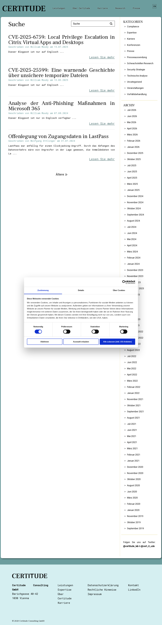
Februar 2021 (133, 454)
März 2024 (132, 251)
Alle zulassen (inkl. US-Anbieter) (117, 342)
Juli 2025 (131, 165)
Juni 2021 (132, 430)
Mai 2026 (131, 122)
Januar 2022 (133, 393)
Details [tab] (81, 290)
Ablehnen (44, 342)
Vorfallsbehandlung (136, 94)
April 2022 (132, 374)
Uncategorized (134, 81)
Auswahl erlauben (81, 342)
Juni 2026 (132, 116)
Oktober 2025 (133, 159)
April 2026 (132, 128)
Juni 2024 (132, 233)
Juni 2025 (132, 171)
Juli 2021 (131, 424)
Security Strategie (136, 69)
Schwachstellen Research (140, 63)
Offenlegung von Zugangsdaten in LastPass (58, 136)
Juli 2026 (131, 110)
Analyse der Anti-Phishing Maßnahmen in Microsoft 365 (61, 106)
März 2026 (132, 134)
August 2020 (133, 485)
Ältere (60, 174)
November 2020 (135, 473)
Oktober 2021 (133, 405)
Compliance (133, 26)
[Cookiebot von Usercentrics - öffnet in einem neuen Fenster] (124, 282)
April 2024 (132, 245)
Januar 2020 (133, 510)
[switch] (66, 332)
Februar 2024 (133, 257)
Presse (136, 8)
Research (120, 8)
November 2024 (135, 202)
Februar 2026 (133, 140)
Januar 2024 (133, 264)
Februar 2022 (133, 387)
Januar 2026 (133, 147)
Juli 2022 (131, 356)
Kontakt (133, 585)
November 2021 (135, 399)
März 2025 (132, 184)
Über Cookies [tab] (119, 290)
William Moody (40, 46)
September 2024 (135, 214)
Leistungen (59, 8)
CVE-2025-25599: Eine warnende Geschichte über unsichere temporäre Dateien (61, 73)
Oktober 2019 (133, 522)
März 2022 (132, 380)
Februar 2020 (133, 504)
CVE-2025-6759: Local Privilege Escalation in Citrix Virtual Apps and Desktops (61, 40)
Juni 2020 (132, 491)
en (154, 6)
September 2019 (135, 528)
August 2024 (133, 220)
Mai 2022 (131, 368)
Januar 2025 (133, 190)
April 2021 (132, 442)
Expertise (131, 32)
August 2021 (133, 417)
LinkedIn (134, 589)
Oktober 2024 (133, 208)
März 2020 (132, 497)
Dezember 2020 (135, 467)
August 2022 (133, 350)
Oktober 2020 (133, 479)
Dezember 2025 (135, 153)
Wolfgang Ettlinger (43, 140)
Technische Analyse (137, 75)
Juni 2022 (132, 362)
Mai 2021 (131, 436)
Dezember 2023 (135, 270)
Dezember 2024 (135, 196)
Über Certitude (81, 8)
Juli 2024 (131, 227)
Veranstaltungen (135, 88)
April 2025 (132, 177)
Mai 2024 (131, 239)
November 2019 (135, 516)
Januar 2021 (133, 460)
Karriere (103, 8)
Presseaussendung (137, 57)
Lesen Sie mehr (102, 57)
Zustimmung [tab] (43, 290)
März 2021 (132, 448)
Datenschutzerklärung (103, 585)
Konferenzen (133, 45)
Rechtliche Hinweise (102, 589)
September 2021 (135, 411)
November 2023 (135, 276)
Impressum (95, 594)
